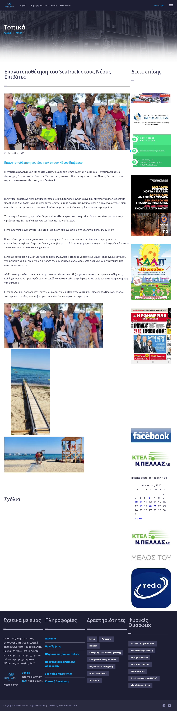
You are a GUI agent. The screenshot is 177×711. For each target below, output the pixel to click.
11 (140, 501)
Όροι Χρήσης (53, 646)
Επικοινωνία (65, 5)
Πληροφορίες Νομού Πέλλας (43, 5)
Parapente (106, 639)
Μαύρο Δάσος (138, 671)
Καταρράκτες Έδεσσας (142, 651)
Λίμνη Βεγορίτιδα (139, 657)
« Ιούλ (138, 518)
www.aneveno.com (68, 705)
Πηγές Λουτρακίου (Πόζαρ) (144, 678)
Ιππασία (93, 646)
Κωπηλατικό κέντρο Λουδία (102, 660)
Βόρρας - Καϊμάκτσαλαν (142, 644)
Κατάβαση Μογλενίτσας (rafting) (105, 653)
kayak (92, 639)
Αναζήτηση (159, 5)
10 (136, 501)
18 (140, 506)
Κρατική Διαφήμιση (57, 681)
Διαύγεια (50, 638)
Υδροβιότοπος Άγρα (140, 685)
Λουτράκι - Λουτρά (140, 664)
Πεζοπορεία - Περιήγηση (101, 666)
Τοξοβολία (94, 680)
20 (150, 506)
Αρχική (23, 5)
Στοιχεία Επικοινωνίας (58, 673)
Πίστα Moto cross (98, 673)
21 (154, 506)
